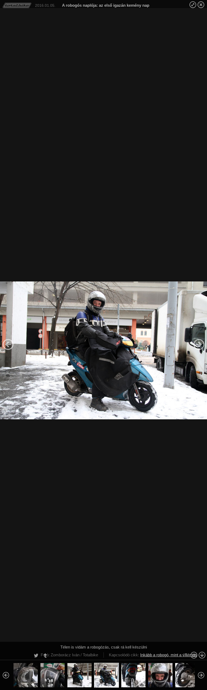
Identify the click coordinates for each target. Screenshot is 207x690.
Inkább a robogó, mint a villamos (168, 655)
